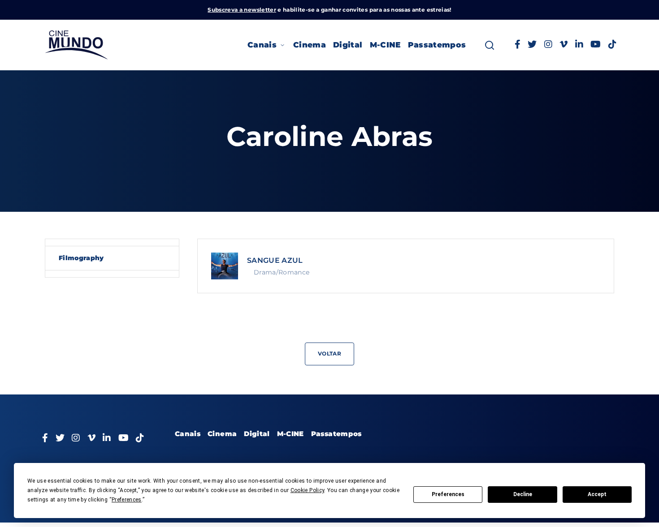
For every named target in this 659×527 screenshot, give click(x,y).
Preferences (448, 494)
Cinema (309, 44)
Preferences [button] (127, 500)
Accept (597, 494)
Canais (262, 44)
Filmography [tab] (81, 258)
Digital (347, 44)
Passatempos (437, 44)
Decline (522, 494)
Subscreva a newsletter (242, 9)
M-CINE (385, 44)
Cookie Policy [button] (307, 490)
